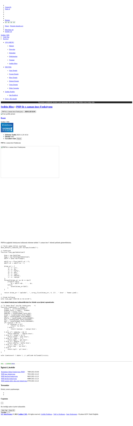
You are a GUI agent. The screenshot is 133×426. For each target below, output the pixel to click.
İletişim (7, 20)
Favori (19, 138)
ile (4, 363)
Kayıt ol (5, 39)
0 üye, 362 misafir (11, 99)
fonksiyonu (17, 363)
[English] (6, 22)
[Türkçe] (14, 22)
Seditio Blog (7, 106)
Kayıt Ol (11, 410)
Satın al (7, 9)
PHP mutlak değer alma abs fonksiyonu (14, 381)
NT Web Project (6, 414)
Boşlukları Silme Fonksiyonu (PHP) (13, 372)
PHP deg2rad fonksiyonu (9, 376)
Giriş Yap (6, 37)
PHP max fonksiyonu (8, 374)
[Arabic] (11, 22)
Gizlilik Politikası (46, 414)
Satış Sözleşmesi (71, 414)
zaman (8, 363)
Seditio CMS (22, 414)
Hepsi (7, 26)
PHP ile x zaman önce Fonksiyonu (34, 106)
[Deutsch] (9, 22)
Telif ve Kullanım (59, 414)
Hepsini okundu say (16, 26)
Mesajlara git (9, 30)
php (2, 363)
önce (13, 363)
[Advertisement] (63, 209)
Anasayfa (8, 7)
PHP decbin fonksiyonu (9, 379)
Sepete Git (8, 31)
